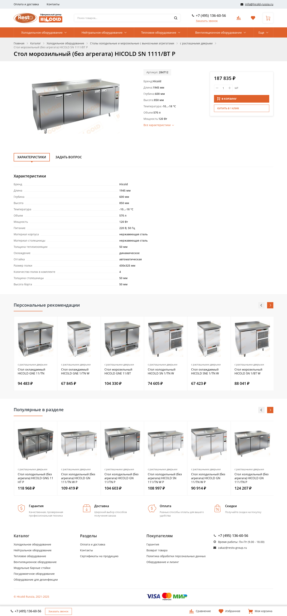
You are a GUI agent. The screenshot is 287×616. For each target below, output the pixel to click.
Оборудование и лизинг (162, 562)
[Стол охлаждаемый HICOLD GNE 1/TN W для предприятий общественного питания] (79, 339)
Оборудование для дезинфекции (36, 579)
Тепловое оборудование (158, 32)
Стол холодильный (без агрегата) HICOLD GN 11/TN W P (208, 478)
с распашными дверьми (32, 364)
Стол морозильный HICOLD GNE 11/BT (118, 371)
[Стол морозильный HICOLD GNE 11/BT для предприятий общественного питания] (122, 339)
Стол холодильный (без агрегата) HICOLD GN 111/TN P (251, 478)
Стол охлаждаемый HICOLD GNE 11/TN (31, 371)
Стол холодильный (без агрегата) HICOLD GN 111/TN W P (78, 478)
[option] (35, 353)
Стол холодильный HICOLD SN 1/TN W (162, 371)
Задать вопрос (68, 157)
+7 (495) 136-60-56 (211, 15)
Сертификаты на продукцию (99, 556)
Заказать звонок (207, 21)
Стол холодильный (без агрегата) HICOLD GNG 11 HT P (35, 478)
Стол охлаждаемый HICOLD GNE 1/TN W (75, 371)
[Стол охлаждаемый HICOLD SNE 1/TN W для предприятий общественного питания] (209, 339)
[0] (238, 19)
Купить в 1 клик (228, 108)
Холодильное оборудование (41, 32)
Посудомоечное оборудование (34, 574)
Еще (261, 32)
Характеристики (31, 157)
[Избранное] (52, 426)
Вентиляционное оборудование (218, 32)
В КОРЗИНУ (229, 98)
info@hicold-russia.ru (259, 4)
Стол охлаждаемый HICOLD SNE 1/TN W (205, 371)
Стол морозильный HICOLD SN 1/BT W (248, 371)
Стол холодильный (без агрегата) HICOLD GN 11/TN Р (121, 478)
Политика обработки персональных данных (176, 556)
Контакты (53, 4)
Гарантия (152, 544)
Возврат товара (157, 550)
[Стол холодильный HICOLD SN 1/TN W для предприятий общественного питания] (166, 339)
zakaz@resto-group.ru (232, 548)
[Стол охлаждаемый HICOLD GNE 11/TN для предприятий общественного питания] (35, 339)
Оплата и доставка (26, 4)
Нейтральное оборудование (102, 32)
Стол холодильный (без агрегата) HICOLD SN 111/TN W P (165, 478)
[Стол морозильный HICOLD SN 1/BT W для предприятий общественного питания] (252, 339)
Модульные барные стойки (32, 568)
